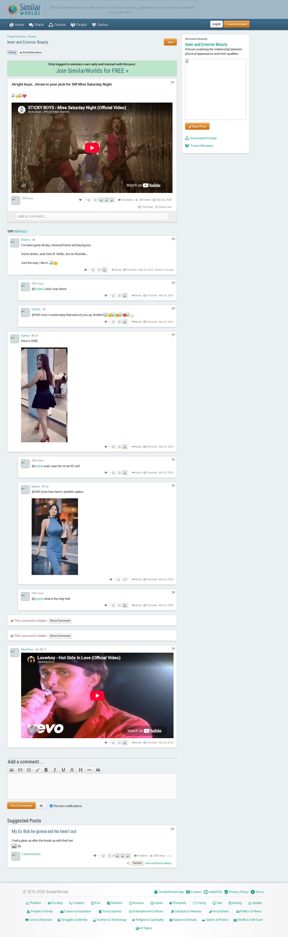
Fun (97, 903)
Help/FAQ (215, 892)
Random (116, 903)
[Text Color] (37, 770)
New (17, 231)
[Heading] (80, 770)
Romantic (179, 903)
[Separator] (89, 770)
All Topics (145, 928)
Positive (35, 903)
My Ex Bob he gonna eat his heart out (44, 831)
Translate (147, 207)
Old (24, 231)
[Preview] (41, 805)
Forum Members (202, 145)
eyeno (25, 335)
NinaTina (27, 649)
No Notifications (32, 52)
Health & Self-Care (250, 919)
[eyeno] (15, 339)
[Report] (173, 239)
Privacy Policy (238, 892)
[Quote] (98, 770)
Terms (259, 892)
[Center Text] (72, 770)
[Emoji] (28, 770)
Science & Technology (111, 919)
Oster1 (25, 239)
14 (113, 855)
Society (32, 36)
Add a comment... (25, 762)
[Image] (11, 770)
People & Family (16, 36)
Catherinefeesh (31, 854)
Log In (217, 24)
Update (256, 903)
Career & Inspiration (77, 911)
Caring (201, 903)
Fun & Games (111, 911)
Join (170, 42)
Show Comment (60, 620)
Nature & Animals (184, 919)
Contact (196, 892)
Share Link (164, 207)
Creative (78, 903)
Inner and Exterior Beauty (27, 42)
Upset (158, 903)
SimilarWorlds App (171, 892)
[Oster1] (15, 243)
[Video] (20, 770)
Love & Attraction (40, 919)
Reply (117, 269)
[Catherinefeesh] (16, 856)
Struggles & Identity (74, 919)
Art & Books (220, 911)
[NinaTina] (15, 652)
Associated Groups (203, 138)
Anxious (138, 903)
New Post (199, 126)
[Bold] (46, 770)
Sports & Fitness (216, 919)
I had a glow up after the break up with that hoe (42, 843)
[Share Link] (128, 863)
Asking (237, 903)
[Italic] (54, 770)
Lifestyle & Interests (188, 911)
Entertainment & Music (148, 911)
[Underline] (63, 770)
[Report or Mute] (172, 82)
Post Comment (21, 805)
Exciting (56, 903)
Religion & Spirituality (149, 919)
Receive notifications (68, 806)
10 (127, 199)
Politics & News (250, 911)
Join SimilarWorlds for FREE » (92, 70)
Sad (219, 903)
